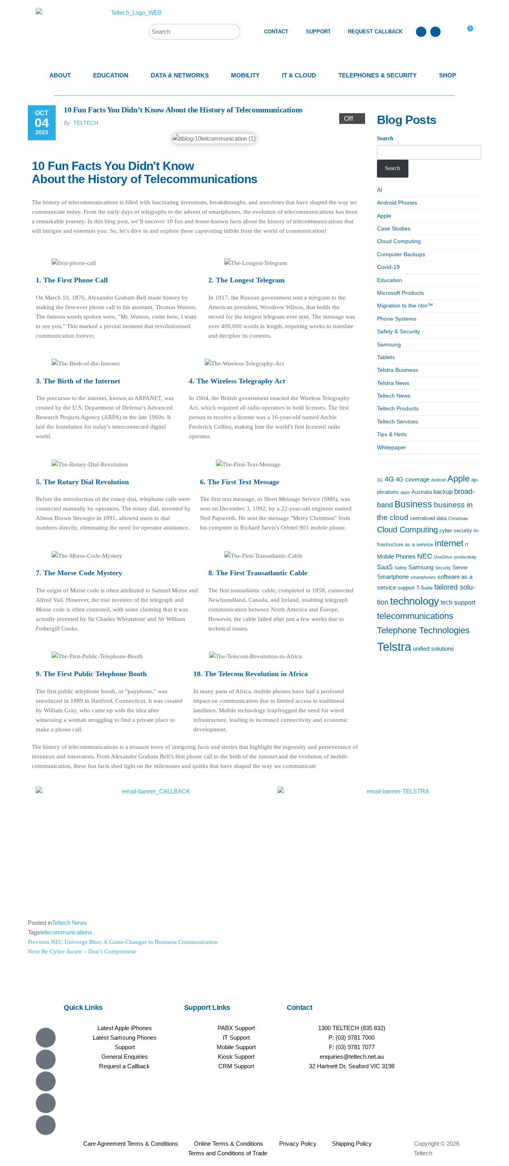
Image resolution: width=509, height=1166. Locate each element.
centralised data (428, 518)
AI (379, 190)
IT (467, 544)
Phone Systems (396, 318)
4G (389, 479)
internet (449, 543)
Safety (400, 567)
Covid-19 (388, 267)
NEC (424, 556)
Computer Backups (401, 254)
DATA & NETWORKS (180, 75)
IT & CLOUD (299, 75)
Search (385, 138)
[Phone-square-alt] (421, 32)
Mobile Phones (396, 556)
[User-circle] (435, 32)
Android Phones (397, 202)
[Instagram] (46, 1103)
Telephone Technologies (423, 630)
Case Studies (393, 228)
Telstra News (393, 383)
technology (414, 601)
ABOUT (60, 75)
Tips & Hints (392, 434)
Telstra (394, 646)
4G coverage (412, 479)
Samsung (389, 344)
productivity (465, 557)
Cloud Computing (399, 241)
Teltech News (69, 922)
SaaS (385, 566)
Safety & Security (398, 331)
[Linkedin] (46, 1038)
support (406, 588)
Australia (422, 492)
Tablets (386, 357)
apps (405, 492)
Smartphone (393, 577)
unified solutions (433, 649)
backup (443, 492)
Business (413, 504)
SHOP (447, 75)
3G (380, 480)
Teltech (85, 123)
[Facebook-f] (46, 1059)
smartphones (423, 577)
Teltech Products (398, 408)
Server (460, 567)
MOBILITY (245, 75)
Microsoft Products (400, 293)
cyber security (455, 531)
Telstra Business (397, 370)
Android (438, 480)
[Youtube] (46, 1081)
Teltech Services (397, 421)
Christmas (458, 518)
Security (443, 567)
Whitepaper (391, 447)
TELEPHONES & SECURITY (377, 75)
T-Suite (424, 588)
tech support (458, 602)
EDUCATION (110, 75)
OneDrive (443, 557)
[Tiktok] (46, 1125)
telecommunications (66, 932)
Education (389, 280)
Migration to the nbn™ (405, 305)
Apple (384, 216)
